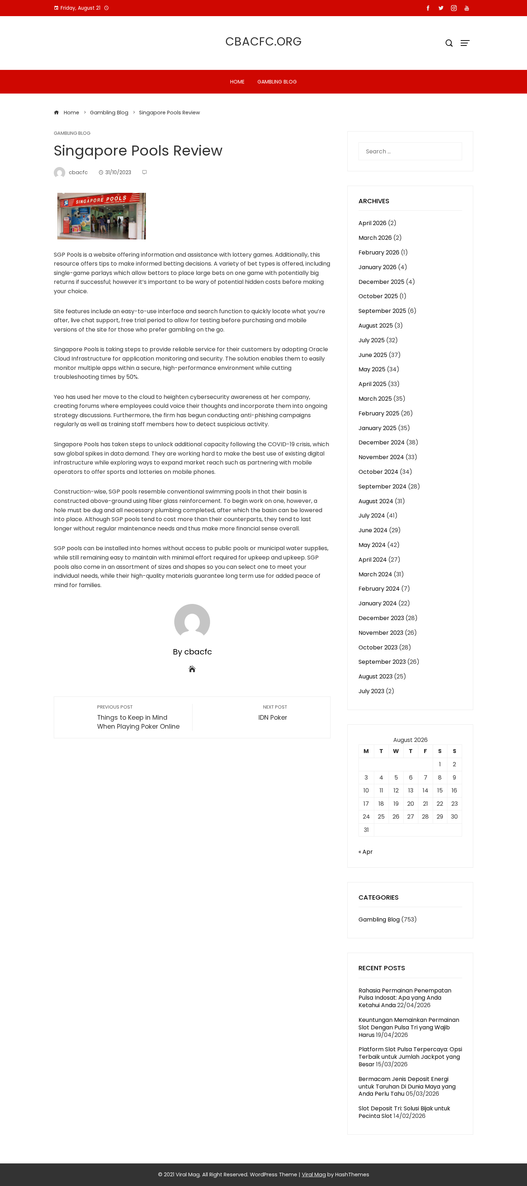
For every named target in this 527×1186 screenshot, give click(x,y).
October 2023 (378, 647)
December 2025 (381, 282)
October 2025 (378, 296)
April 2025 (372, 384)
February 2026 (379, 252)
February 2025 (379, 413)
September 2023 (382, 662)
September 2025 (382, 311)
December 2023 (381, 618)
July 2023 (371, 691)
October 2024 (378, 472)
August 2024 (376, 501)
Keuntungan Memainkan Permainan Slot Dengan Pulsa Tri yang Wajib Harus (409, 1027)
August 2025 (376, 325)
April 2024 (373, 560)
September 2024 (383, 486)
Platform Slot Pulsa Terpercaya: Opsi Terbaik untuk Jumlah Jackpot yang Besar (410, 1056)
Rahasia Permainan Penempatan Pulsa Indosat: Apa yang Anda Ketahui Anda (405, 998)
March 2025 (375, 399)
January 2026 (378, 267)
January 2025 (378, 428)
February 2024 (379, 589)
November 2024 (381, 457)
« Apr (366, 852)
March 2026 (375, 238)
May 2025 (372, 369)
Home (237, 81)
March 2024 (375, 574)
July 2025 (372, 340)
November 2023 (381, 633)
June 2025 (373, 355)
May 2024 (372, 545)
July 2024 (372, 515)
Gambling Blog (277, 81)
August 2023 (376, 676)
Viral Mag (314, 1174)
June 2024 (373, 530)
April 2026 (372, 223)
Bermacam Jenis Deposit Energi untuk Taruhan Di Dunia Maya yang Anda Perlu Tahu (407, 1086)
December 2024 (382, 442)
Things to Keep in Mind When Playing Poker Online (138, 717)
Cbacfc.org (263, 41)
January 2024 (378, 603)
